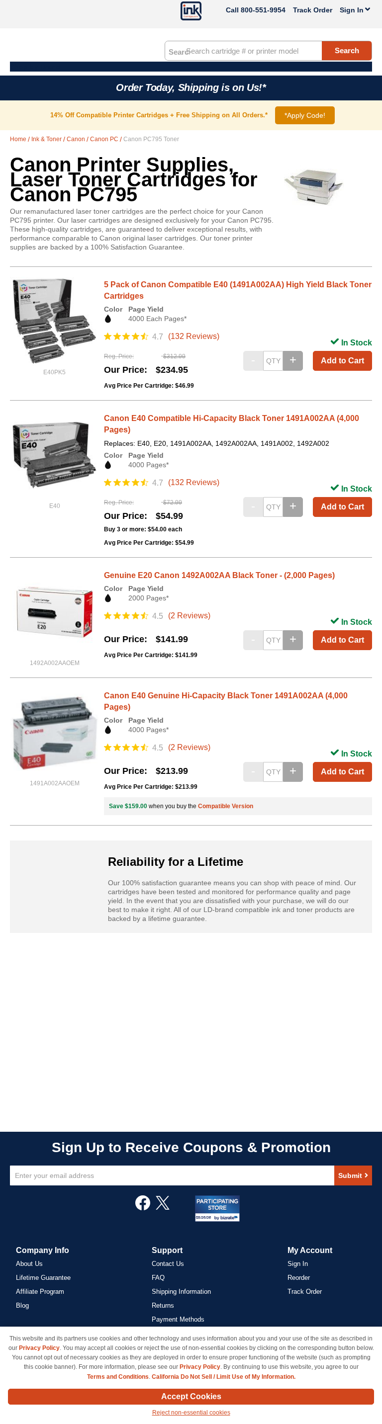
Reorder (298, 1277)
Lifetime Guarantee (43, 1277)
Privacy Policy (39, 1347)
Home (19, 139)
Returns (163, 1305)
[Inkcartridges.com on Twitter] (162, 1208)
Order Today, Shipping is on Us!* (191, 87)
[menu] (191, 67)
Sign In (297, 1263)
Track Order (312, 10)
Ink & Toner (47, 139)
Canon (77, 139)
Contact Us (168, 1263)
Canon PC (105, 139)
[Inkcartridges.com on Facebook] (142, 1208)
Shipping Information (181, 1291)
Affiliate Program (40, 1291)
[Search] (179, 51)
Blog (22, 1305)
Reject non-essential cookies (191, 1412)
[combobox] (268, 50)
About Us (29, 1263)
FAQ (158, 1277)
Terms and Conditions (118, 1376)
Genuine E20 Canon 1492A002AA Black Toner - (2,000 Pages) (219, 575)
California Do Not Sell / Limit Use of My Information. (223, 1376)
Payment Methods (178, 1319)
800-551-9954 (263, 10)
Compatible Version (225, 806)
